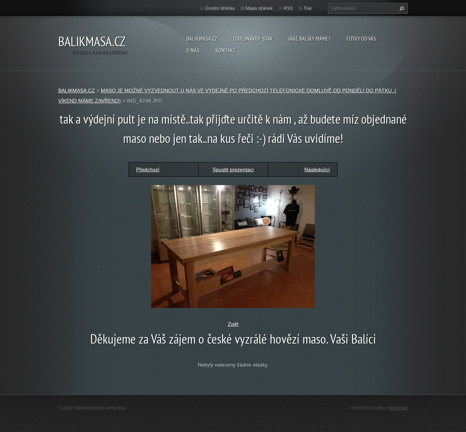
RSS (288, 8)
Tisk (308, 8)
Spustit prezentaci (233, 169)
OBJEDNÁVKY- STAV (252, 38)
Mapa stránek (259, 8)
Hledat (400, 8)
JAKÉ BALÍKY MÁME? (309, 38)
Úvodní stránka (220, 8)
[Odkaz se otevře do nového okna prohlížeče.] (233, 246)
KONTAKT (226, 50)
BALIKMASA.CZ (201, 38)
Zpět (233, 324)
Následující (317, 169)
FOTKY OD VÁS (361, 38)
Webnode (398, 408)
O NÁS (193, 50)
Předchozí (147, 169)
